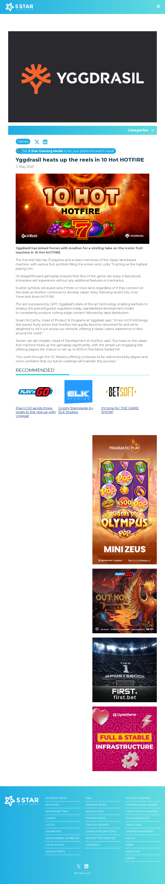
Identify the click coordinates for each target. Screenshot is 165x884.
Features (52, 804)
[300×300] (124, 571)
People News (95, 818)
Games (23, 141)
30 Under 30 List (138, 818)
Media (130, 858)
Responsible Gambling (62, 838)
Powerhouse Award (141, 804)
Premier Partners (139, 831)
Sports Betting (57, 811)
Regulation (94, 811)
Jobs (129, 844)
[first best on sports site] (124, 640)
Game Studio (55, 844)
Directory (134, 824)
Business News (56, 798)
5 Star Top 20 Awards (142, 811)
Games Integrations (101, 831)
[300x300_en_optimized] (124, 709)
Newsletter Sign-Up (100, 838)
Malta (130, 838)
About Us (133, 851)
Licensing (93, 844)
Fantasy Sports (97, 824)
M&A (89, 798)
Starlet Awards (138, 798)
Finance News (96, 804)
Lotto (50, 824)
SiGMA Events (55, 851)
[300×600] (124, 437)
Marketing (53, 831)
